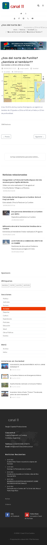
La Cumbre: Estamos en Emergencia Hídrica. (25, 375)
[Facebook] (19, 18)
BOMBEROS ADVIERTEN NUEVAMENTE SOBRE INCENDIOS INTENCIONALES (22, 481)
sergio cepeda (24, 68)
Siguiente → (39, 137)
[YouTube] (14, 18)
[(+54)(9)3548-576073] (28, 18)
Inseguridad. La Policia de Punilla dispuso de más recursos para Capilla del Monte (22, 181)
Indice (5, 352)
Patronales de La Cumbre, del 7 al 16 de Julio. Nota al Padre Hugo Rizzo (23, 488)
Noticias (22, 30)
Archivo (5, 349)
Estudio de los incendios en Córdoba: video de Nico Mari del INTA (22, 474)
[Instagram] (23, 18)
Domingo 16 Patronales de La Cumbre (19, 468)
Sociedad (31, 30)
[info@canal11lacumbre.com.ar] (32, 18)
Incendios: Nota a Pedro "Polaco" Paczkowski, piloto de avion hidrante (26, 393)
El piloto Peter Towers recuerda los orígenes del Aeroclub (22, 462)
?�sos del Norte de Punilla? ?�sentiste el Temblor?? (24, 32)
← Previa (6, 137)
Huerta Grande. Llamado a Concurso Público (26, 384)
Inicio (15, 30)
